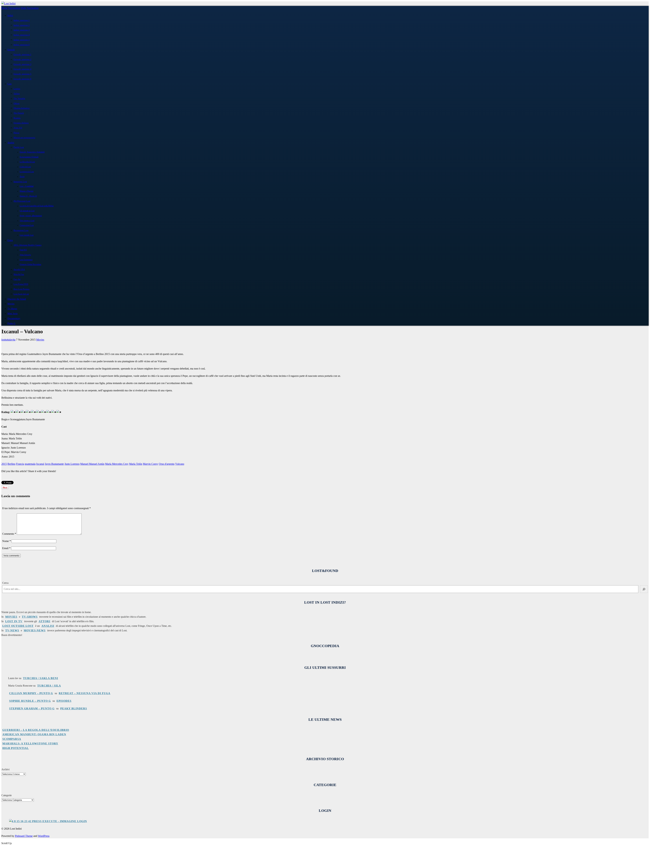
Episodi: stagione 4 (22, 69)
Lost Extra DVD (21, 284)
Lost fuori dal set (21, 294)
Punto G (11, 323)
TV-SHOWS (30, 616)
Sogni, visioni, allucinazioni (31, 216)
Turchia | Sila (49, 685)
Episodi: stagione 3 (22, 64)
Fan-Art (17, 279)
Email (6, 548)
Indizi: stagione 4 (22, 35)
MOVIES (11, 616)
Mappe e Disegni (26, 191)
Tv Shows (12, 308)
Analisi (10, 142)
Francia (20, 463)
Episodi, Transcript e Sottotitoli (32, 152)
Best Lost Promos (21, 289)
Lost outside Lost (27, 235)
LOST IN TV (14, 621)
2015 (4, 463)
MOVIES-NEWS (35, 630)
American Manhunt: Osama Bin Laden (34, 734)
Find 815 (23, 250)
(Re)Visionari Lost (22, 201)
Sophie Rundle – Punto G (30, 700)
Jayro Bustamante (54, 463)
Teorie (22, 177)
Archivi (5, 769)
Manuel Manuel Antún (92, 463)
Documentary (13, 318)
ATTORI (44, 621)
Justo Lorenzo (72, 463)
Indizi (10, 15)
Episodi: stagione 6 (22, 79)
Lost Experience (26, 260)
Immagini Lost (20, 181)
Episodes (64, 700)
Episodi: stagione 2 (22, 59)
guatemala (30, 463)
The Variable (19, 98)
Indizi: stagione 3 (22, 30)
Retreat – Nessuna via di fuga (84, 693)
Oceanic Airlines (21, 123)
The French (19, 113)
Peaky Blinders (73, 708)
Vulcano (179, 463)
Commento (9, 533)
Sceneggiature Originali (29, 157)
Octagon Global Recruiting (30, 264)
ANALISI (47, 625)
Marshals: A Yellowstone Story (30, 743)
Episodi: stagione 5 (22, 74)
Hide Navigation (30, 8)
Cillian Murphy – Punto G (31, 693)
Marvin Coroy (150, 463)
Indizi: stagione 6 (22, 44)
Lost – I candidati (27, 186)
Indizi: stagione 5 (22, 39)
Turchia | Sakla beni (40, 678)
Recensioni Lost (21, 230)
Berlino (11, 463)
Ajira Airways (25, 255)
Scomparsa (11, 738)
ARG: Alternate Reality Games (27, 245)
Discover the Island (16, 299)
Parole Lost (19, 147)
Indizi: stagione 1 (22, 20)
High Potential (15, 748)
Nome (6, 541)
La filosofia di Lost (27, 162)
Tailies (17, 93)
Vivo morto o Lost (27, 221)
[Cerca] (644, 589)
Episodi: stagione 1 (22, 54)
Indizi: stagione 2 (22, 25)
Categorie (6, 795)
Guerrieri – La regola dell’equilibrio (35, 730)
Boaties (17, 118)
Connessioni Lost (27, 225)
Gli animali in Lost (27, 211)
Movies (10, 303)
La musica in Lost (27, 172)
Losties (17, 88)
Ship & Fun (19, 274)
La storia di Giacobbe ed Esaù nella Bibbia (36, 206)
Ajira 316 (18, 127)
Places (16, 132)
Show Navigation (10, 8)
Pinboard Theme (24, 835)
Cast (9, 83)
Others (16, 103)
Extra (10, 240)
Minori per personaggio (24, 137)
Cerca (5, 582)
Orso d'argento (167, 463)
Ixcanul (40, 463)
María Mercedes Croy (116, 463)
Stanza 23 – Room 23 (28, 196)
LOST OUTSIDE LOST (18, 625)
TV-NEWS (12, 630)
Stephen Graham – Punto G (32, 708)
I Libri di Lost (25, 167)
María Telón (135, 463)
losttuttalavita (8, 339)
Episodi (11, 49)
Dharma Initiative (22, 108)
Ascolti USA (19, 269)
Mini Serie (12, 313)
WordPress (43, 835)
